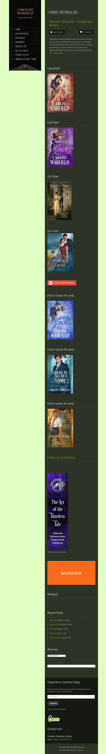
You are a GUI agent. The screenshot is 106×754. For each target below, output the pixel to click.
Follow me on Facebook (61, 457)
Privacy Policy (22, 55)
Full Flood (53, 629)
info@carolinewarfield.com (62, 739)
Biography (20, 42)
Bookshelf (20, 38)
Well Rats (53, 633)
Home (17, 29)
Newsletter (21, 46)
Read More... (59, 53)
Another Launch (55, 638)
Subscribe (53, 703)
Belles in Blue (21, 50)
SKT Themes (78, 750)
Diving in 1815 (55, 625)
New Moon (54, 620)
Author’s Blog (21, 33)
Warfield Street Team (25, 59)
